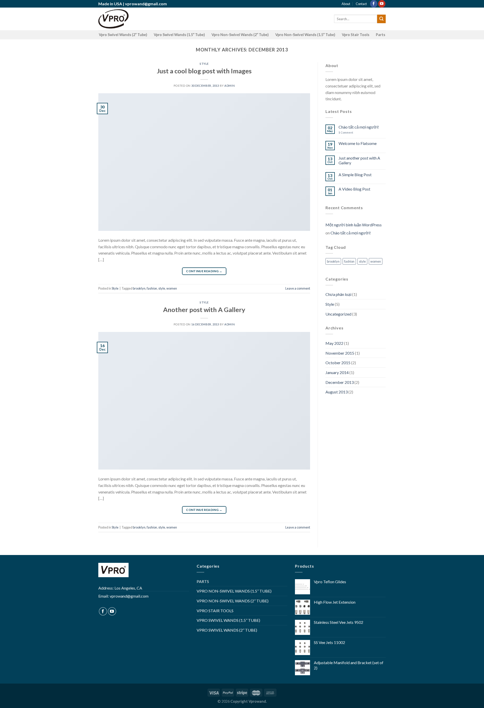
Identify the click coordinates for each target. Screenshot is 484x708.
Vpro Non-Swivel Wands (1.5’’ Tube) (305, 35)
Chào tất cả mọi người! (359, 127)
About (346, 4)
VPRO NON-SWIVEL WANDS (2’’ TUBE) (232, 600)
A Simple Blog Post (355, 174)
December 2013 (339, 382)
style (161, 288)
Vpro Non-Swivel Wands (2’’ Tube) (240, 35)
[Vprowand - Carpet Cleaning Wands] (113, 18)
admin (229, 85)
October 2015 (337, 362)
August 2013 (336, 391)
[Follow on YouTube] (381, 4)
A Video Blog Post (354, 189)
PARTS (203, 581)
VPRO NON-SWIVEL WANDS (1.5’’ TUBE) (234, 591)
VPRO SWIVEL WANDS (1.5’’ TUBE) (228, 620)
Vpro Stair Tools (355, 35)
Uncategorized (338, 314)
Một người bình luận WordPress (353, 224)
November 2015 (339, 353)
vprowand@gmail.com (146, 3)
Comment (346, 132)
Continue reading (204, 271)
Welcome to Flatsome (358, 143)
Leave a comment (297, 288)
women (171, 288)
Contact (361, 4)
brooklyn (139, 288)
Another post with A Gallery (204, 309)
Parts (380, 35)
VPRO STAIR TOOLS (215, 610)
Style (204, 63)
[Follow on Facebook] (373, 4)
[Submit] (381, 19)
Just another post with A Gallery (359, 160)
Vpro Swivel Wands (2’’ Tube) (123, 35)
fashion (152, 288)
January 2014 (337, 372)
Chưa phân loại (338, 294)
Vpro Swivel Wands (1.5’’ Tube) (179, 35)
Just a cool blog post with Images (204, 71)
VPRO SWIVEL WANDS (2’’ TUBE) (227, 630)
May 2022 (334, 343)
